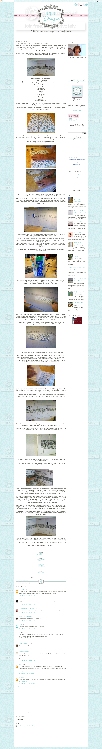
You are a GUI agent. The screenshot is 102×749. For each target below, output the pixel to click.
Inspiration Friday (41, 565)
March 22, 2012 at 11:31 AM (27, 628)
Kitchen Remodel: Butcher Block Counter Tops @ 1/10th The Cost (79, 200)
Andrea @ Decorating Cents (25, 616)
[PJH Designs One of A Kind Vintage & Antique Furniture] (77, 162)
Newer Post (18, 709)
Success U (41, 555)
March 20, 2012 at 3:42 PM (27, 604)
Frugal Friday (41, 567)
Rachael (20, 624)
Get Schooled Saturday (41, 573)
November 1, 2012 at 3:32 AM (28, 673)
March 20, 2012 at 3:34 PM (27, 595)
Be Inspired (41, 553)
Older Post (64, 709)
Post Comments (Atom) (26, 712)
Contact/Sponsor (47, 37)
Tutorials (33, 37)
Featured (27, 37)
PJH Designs (27, 577)
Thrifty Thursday (41, 560)
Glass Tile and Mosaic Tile (24, 681)
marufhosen (21, 677)
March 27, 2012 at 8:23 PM (27, 660)
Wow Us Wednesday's (41, 554)
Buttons (21, 37)
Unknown (21, 664)
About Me (40, 37)
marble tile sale (22, 671)
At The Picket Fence (23, 651)
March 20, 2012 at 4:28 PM (27, 612)
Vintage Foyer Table (78, 221)
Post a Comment (19, 686)
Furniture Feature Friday (41, 566)
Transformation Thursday (41, 559)
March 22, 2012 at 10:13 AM (27, 620)
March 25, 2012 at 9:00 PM (27, 648)
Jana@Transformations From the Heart (27, 608)
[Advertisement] (27, 697)
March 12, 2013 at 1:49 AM (27, 683)
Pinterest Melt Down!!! (79, 232)
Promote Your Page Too (77, 164)
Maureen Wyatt (22, 589)
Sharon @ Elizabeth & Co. (24, 643)
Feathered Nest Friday (41, 564)
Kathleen (21, 598)
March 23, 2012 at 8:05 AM (27, 640)
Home (16, 37)
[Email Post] (32, 577)
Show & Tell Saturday (41, 572)
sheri (20, 632)
